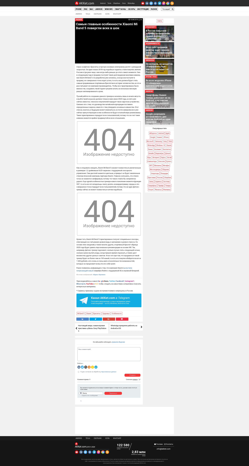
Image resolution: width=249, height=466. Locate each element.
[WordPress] (95, 367)
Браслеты (96, 313)
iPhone (79, 9)
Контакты (169, 444)
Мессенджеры (155, 169)
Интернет (156, 157)
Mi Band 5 (80, 313)
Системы (166, 181)
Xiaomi (88, 313)
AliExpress (153, 133)
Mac (91, 9)
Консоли (161, 161)
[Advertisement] (124, 420)
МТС (151, 165)
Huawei (159, 137)
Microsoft (150, 141)
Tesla (109, 3)
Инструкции (143, 9)
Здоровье (106, 313)
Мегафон (166, 165)
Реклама (159, 444)
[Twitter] (82, 367)
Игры (149, 157)
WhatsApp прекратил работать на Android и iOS (124, 327)
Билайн (151, 153)
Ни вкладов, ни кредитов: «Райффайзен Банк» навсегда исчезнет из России (159, 68)
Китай (169, 157)
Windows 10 (160, 145)
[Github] (85, 367)
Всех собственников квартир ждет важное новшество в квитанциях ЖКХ (159, 51)
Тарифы (161, 186)
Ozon (124, 3)
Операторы (155, 173)
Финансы (150, 60)
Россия (160, 177)
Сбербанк (116, 3)
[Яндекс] (92, 367)
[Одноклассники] (89, 367)
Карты (163, 157)
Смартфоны (120, 9)
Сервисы (158, 181)
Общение (165, 169)
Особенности (116, 313)
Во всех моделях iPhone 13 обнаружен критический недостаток (159, 83)
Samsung (158, 141)
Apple (168, 133)
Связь (151, 181)
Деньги (167, 153)
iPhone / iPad (151, 77)
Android (103, 3)
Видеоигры (159, 153)
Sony (165, 141)
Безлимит (157, 149)
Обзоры (131, 9)
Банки (150, 149)
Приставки (152, 177)
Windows (109, 9)
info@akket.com (163, 449)
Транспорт (151, 27)
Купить (168, 161)
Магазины (157, 165)
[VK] (78, 367)
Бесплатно (167, 149)
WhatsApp (131, 3)
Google (152, 137)
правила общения (118, 342)
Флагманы (167, 190)
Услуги (150, 190)
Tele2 (170, 141)
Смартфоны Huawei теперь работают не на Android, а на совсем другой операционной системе (158, 100)
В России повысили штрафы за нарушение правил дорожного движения (158, 34)
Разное (154, 9)
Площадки (164, 173)
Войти (160, 21)
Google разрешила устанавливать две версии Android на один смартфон (158, 118)
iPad (85, 9)
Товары (168, 186)
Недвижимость (152, 43)
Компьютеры (152, 161)
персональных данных (108, 372)
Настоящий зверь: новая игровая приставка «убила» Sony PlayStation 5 (92, 328)
